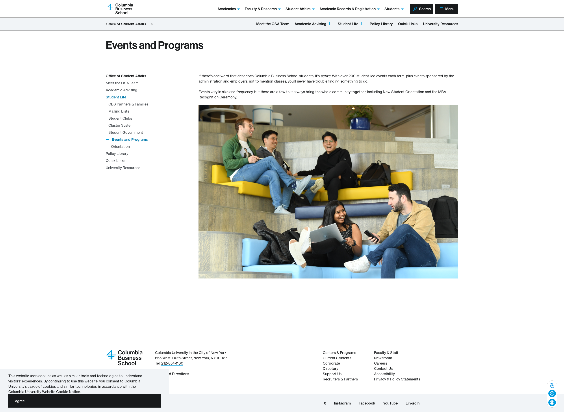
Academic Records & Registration (347, 9)
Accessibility (384, 374)
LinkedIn (412, 403)
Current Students (337, 358)
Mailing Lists (118, 111)
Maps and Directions (172, 374)
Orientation (120, 146)
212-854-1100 (172, 363)
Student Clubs (120, 118)
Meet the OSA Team (272, 24)
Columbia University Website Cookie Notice (44, 391)
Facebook (367, 403)
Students (392, 9)
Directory (330, 368)
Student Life (348, 24)
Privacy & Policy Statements (397, 379)
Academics (226, 9)
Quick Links (408, 24)
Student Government (125, 132)
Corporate (331, 363)
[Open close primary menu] (152, 24)
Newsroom (383, 358)
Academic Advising (310, 24)
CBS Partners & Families (128, 104)
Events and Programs (130, 139)
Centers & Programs (339, 352)
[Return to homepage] (124, 357)
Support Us (332, 374)
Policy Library (381, 24)
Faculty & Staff (386, 352)
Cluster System (121, 125)
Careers (380, 363)
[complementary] (552, 394)
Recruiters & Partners (340, 379)
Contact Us (383, 368)
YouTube (390, 403)
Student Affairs (298, 9)
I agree (19, 401)
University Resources (440, 24)
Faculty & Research (261, 9)
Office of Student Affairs (126, 24)
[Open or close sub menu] (329, 23)
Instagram (342, 403)
